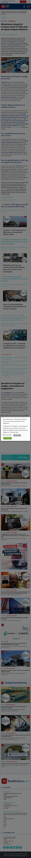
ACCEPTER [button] (7, 438)
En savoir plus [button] (7, 435)
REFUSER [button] (17, 435)
